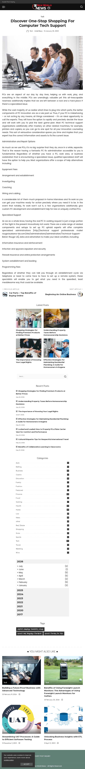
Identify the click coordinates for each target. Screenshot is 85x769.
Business (19, 471)
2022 (20, 602)
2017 (20, 614)
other (18, 521)
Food (18, 498)
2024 (20, 594)
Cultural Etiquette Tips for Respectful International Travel (43, 439)
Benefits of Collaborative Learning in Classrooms (39, 447)
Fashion (19, 486)
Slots (18, 533)
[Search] (81, 7)
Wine (18, 553)
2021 (20, 606)
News (18, 517)
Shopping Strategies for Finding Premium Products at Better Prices (28, 332)
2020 (20, 610)
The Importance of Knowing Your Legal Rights (38, 411)
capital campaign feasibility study (30, 629)
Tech (42, 17)
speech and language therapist (29, 633)
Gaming (19, 502)
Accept (26, 764)
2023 (20, 598)
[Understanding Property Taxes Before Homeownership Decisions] (56, 318)
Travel (18, 545)
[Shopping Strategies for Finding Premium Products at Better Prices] (28, 318)
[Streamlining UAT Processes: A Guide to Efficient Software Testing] (21, 719)
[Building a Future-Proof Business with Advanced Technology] (21, 670)
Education (20, 478)
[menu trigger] (4, 7)
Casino (19, 475)
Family (18, 482)
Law (17, 514)
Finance (19, 494)
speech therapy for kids (54, 633)
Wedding (19, 549)
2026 (20, 561)
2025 (20, 590)
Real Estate (20, 525)
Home (18, 510)
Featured (19, 490)
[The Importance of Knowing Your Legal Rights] (28, 348)
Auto (18, 463)
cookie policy (9, 760)
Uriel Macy (38, 31)
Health (18, 506)
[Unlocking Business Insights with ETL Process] (63, 719)
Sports (18, 537)
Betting (19, 467)
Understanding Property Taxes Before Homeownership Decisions (56, 332)
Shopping (20, 529)
